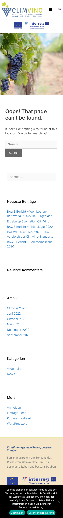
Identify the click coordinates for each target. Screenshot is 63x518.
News (11, 374)
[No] (58, 501)
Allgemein (14, 368)
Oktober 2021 (16, 319)
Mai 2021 (13, 324)
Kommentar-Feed (19, 418)
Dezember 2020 (18, 329)
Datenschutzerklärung (41, 512)
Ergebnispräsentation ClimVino (28, 221)
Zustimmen (17, 512)
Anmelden (14, 407)
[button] (50, 9)
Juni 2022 (14, 313)
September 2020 (18, 335)
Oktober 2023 (16, 308)
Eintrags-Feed (16, 413)
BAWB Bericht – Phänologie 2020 (30, 226)
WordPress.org (17, 423)
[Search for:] (31, 144)
